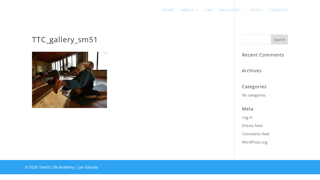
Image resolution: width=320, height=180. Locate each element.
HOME (168, 10)
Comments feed (255, 133)
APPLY (257, 10)
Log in (247, 117)
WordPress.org (255, 142)
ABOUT (187, 10)
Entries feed (252, 125)
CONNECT (279, 10)
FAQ (209, 10)
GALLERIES (229, 10)
